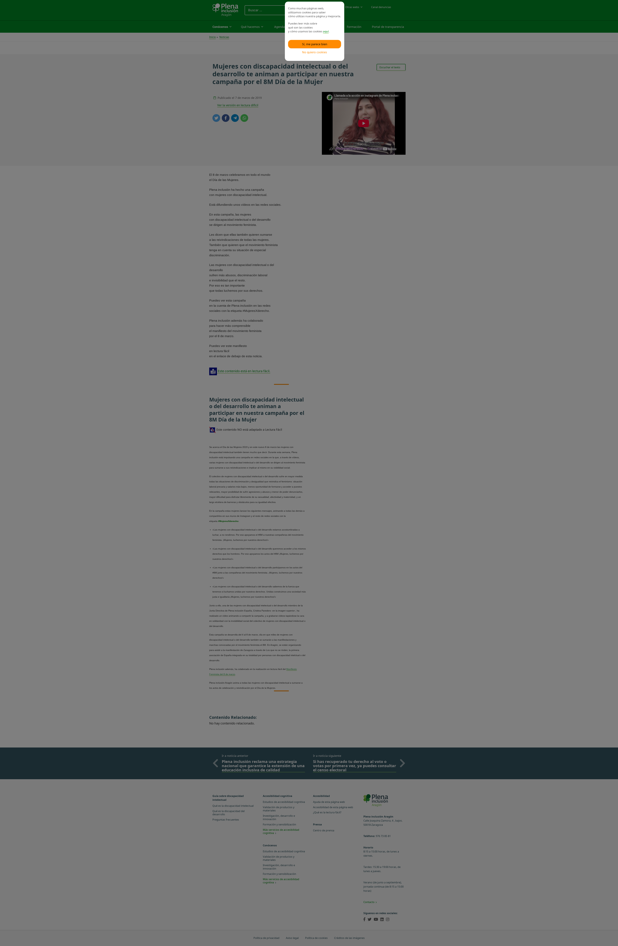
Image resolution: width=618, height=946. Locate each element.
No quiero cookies (314, 52)
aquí (326, 31)
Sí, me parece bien (314, 44)
